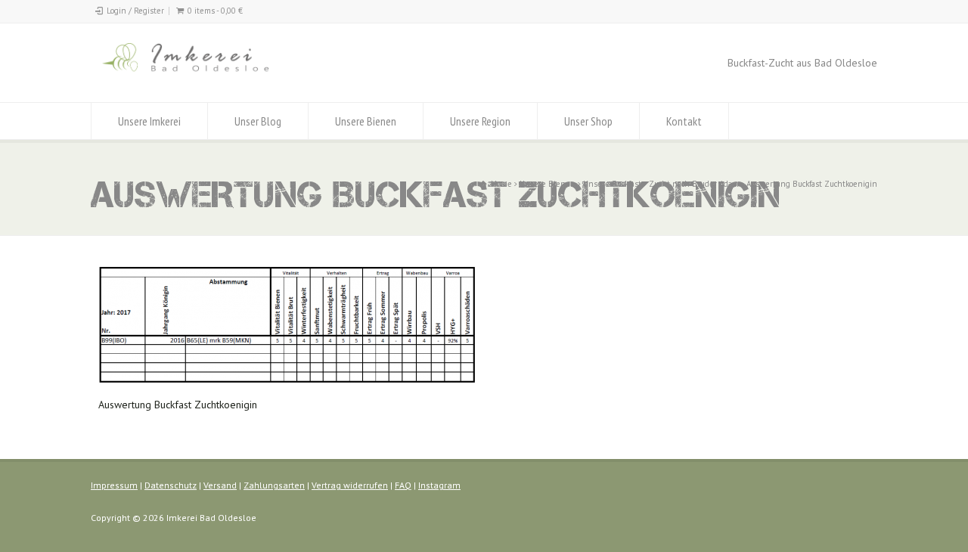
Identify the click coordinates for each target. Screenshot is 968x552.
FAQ (403, 485)
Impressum (114, 485)
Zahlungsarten (274, 485)
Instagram (439, 485)
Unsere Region (480, 121)
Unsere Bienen (365, 121)
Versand (220, 485)
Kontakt (684, 121)
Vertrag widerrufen (350, 485)
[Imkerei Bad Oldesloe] (217, 73)
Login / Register (135, 10)
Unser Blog (257, 121)
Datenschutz (170, 485)
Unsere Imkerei (149, 121)
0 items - (215, 10)
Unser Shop (588, 121)
